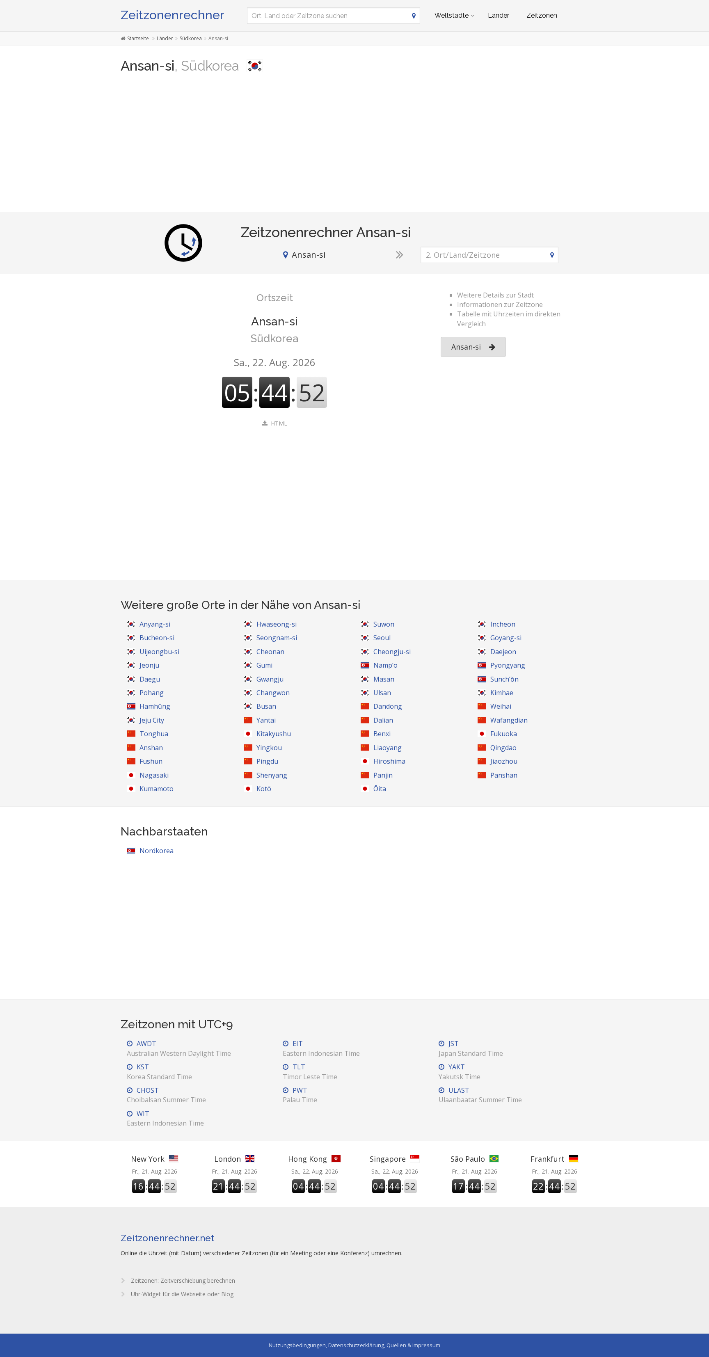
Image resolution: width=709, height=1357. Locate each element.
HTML (279, 423)
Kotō (263, 788)
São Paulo (468, 1159)
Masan (383, 679)
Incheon (502, 624)
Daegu (150, 679)
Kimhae (501, 692)
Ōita (379, 788)
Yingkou (269, 747)
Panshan (503, 775)
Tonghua (154, 733)
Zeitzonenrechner (172, 15)
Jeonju (149, 665)
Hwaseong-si (276, 624)
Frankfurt (548, 1159)
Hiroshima (389, 761)
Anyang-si (155, 624)
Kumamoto (157, 788)
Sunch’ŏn (504, 679)
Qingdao (503, 747)
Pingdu (267, 761)
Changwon (273, 692)
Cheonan (270, 651)
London (227, 1159)
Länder (498, 15)
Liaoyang (387, 747)
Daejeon (503, 651)
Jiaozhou (503, 761)
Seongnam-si (276, 637)
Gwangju (270, 679)
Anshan (151, 747)
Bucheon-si (157, 637)
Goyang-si (505, 637)
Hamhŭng (155, 706)
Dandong (387, 706)
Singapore (388, 1159)
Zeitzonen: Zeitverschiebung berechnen (182, 1280)
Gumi (264, 665)
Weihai (500, 706)
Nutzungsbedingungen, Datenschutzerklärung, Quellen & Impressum (354, 1345)
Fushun (151, 761)
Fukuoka (503, 733)
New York (148, 1159)
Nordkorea (157, 850)
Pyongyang (507, 665)
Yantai (266, 720)
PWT (300, 1095)
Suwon (383, 624)
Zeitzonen (541, 15)
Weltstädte (452, 15)
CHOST (166, 1095)
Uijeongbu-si (159, 651)
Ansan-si (466, 347)
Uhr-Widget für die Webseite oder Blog (181, 1294)
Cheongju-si (392, 651)
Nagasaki (154, 775)
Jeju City (152, 720)
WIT (165, 1118)
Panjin (383, 775)
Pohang (152, 692)
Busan (266, 706)
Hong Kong (307, 1159)
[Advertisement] (354, 146)
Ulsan (382, 692)
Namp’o (385, 665)
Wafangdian (509, 720)
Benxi (382, 733)
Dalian (383, 720)
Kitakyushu (273, 733)
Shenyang (271, 775)
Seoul (382, 637)
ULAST (480, 1095)
